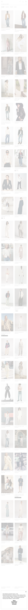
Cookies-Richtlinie (15, 598)
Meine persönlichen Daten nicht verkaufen (14, 602)
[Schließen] (26, 592)
